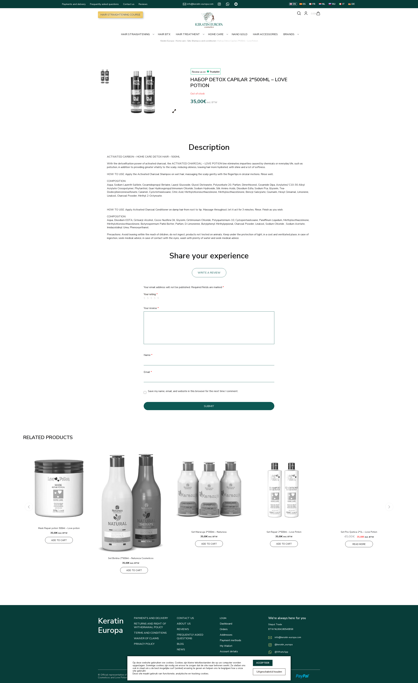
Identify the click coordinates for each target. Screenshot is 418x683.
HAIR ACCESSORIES (265, 34)
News (181, 649)
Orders (224, 629)
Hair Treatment (188, 34)
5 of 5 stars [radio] (158, 298)
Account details (229, 651)
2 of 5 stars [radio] (148, 298)
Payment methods (230, 640)
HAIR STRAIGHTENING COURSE (120, 15)
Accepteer (262, 662)
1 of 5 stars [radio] (145, 298)
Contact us (128, 4)
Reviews (143, 4)
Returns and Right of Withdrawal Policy (150, 625)
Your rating (151, 294)
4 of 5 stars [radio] (155, 298)
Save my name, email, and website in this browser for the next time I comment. (193, 391)
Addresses (226, 635)
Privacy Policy (144, 644)
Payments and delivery (74, 4)
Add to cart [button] (59, 540)
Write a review (209, 273)
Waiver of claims (146, 638)
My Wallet (226, 646)
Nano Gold (239, 34)
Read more (359, 544)
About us (184, 623)
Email (148, 372)
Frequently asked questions (104, 4)
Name (148, 355)
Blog (180, 644)
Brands (288, 34)
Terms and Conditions (150, 633)
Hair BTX (164, 34)
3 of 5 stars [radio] (152, 298)
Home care (216, 34)
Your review (151, 308)
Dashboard (226, 623)
